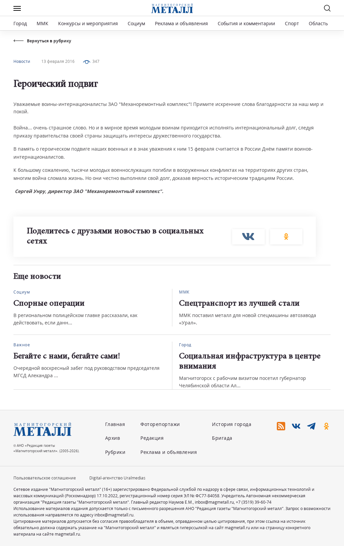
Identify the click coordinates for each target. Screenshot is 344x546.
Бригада (222, 438)
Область (318, 23)
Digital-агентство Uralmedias (117, 478)
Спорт (292, 23)
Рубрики (115, 452)
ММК (42, 23)
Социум (136, 23)
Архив (112, 438)
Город (20, 23)
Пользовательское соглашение (44, 478)
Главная (115, 424)
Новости (21, 61)
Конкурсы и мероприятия (88, 23)
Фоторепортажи (160, 424)
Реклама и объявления (181, 23)
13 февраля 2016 (58, 61)
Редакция (152, 438)
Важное (21, 345)
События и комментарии (246, 23)
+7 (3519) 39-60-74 (253, 502)
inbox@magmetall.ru (214, 502)
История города (231, 424)
